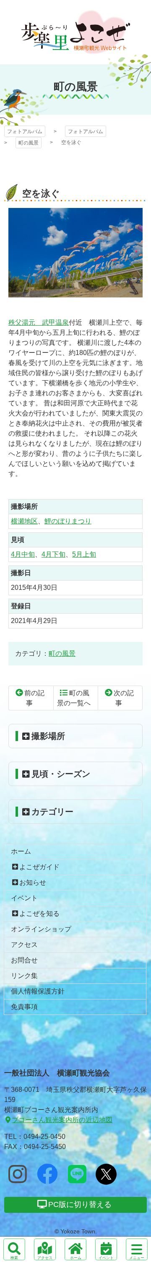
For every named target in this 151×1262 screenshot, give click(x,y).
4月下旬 (53, 554)
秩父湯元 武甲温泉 (38, 322)
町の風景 (28, 143)
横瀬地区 (24, 521)
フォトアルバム (75, 32)
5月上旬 (84, 554)
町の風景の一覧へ (74, 698)
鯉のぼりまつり (67, 521)
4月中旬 (23, 554)
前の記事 (34, 698)
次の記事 (124, 698)
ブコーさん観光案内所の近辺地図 (62, 1119)
